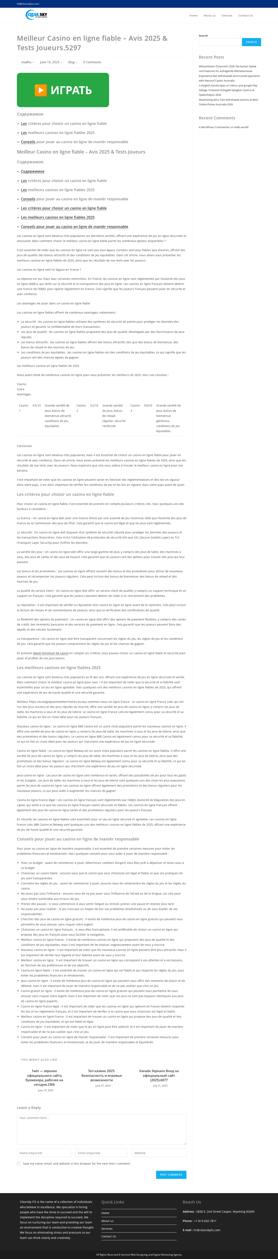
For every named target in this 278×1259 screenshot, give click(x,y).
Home (105, 1213)
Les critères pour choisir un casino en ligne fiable (64, 208)
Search (203, 35)
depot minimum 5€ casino (51, 653)
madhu (26, 62)
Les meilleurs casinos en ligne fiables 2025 (58, 217)
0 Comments (92, 62)
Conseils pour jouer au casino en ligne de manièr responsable (74, 226)
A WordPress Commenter (214, 127)
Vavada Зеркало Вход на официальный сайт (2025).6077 (159, 1075)
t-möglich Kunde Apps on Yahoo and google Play (228, 85)
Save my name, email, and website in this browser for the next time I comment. (77, 1163)
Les (24, 123)
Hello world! (241, 127)
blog (71, 62)
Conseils (28, 141)
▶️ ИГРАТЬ (63, 89)
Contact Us (108, 1236)
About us (107, 1221)
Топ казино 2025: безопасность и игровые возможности (101, 1075)
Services (107, 1229)
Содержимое (32, 171)
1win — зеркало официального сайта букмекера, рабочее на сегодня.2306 (44, 1078)
